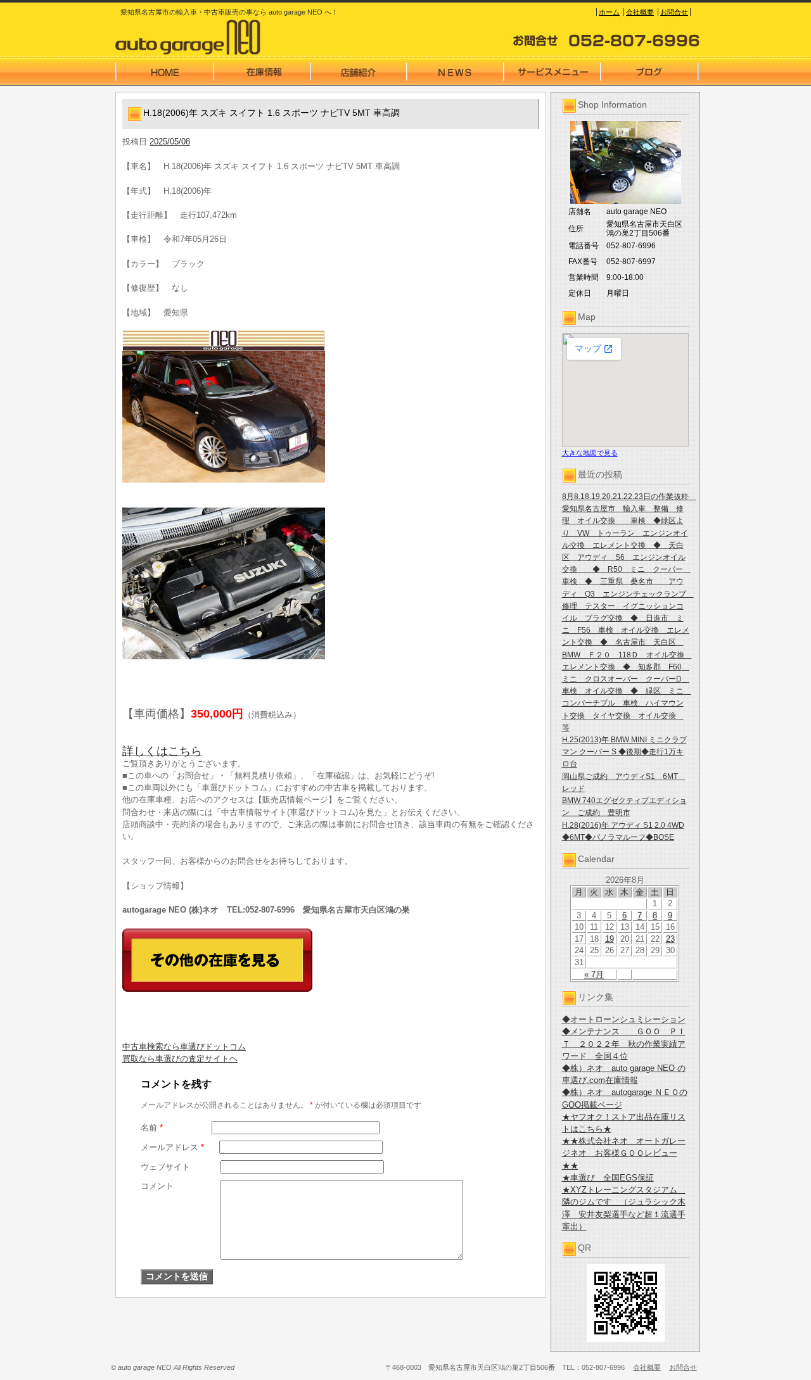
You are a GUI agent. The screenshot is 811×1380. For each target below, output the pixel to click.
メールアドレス (172, 1147)
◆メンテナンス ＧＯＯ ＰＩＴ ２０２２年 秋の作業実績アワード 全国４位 (624, 1043)
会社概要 (640, 12)
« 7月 (594, 974)
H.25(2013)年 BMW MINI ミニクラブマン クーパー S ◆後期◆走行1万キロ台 (624, 751)
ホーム (609, 12)
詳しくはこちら (162, 751)
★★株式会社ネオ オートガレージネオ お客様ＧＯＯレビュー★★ (624, 1153)
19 (609, 939)
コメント (157, 1186)
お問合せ (674, 12)
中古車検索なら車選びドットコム (184, 1046)
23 (670, 939)
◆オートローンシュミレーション (624, 1019)
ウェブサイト (165, 1167)
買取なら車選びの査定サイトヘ (180, 1058)
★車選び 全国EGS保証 (608, 1177)
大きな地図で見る (590, 453)
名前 (152, 1127)
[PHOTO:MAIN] (330, 407)
